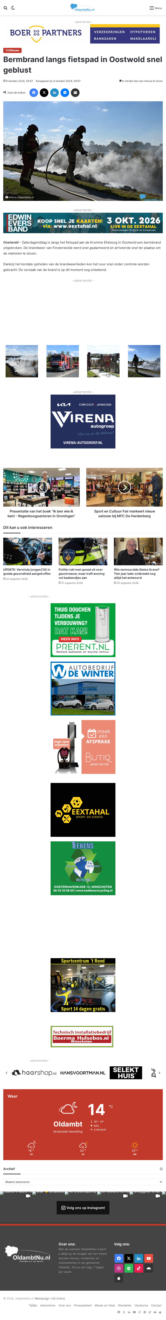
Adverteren (48, 1305)
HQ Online (58, 1298)
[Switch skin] (13, 9)
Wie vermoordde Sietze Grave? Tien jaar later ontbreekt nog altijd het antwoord (137, 574)
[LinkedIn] (54, 92)
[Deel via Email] (75, 92)
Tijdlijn (33, 1305)
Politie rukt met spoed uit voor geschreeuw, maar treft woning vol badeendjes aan (82, 574)
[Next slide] (159, 1073)
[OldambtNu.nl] (82, 7)
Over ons (65, 1305)
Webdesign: (43, 1298)
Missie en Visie (105, 1305)
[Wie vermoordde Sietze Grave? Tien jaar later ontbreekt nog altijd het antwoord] (138, 551)
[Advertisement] (83, 313)
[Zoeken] (5, 9)
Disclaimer (125, 1305)
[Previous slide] (6, 1073)
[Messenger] (65, 92)
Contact (156, 1305)
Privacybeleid (83, 1305)
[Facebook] (33, 92)
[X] (44, 92)
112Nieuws (12, 50)
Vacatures (141, 1305)
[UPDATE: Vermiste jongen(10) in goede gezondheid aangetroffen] (27, 551)
